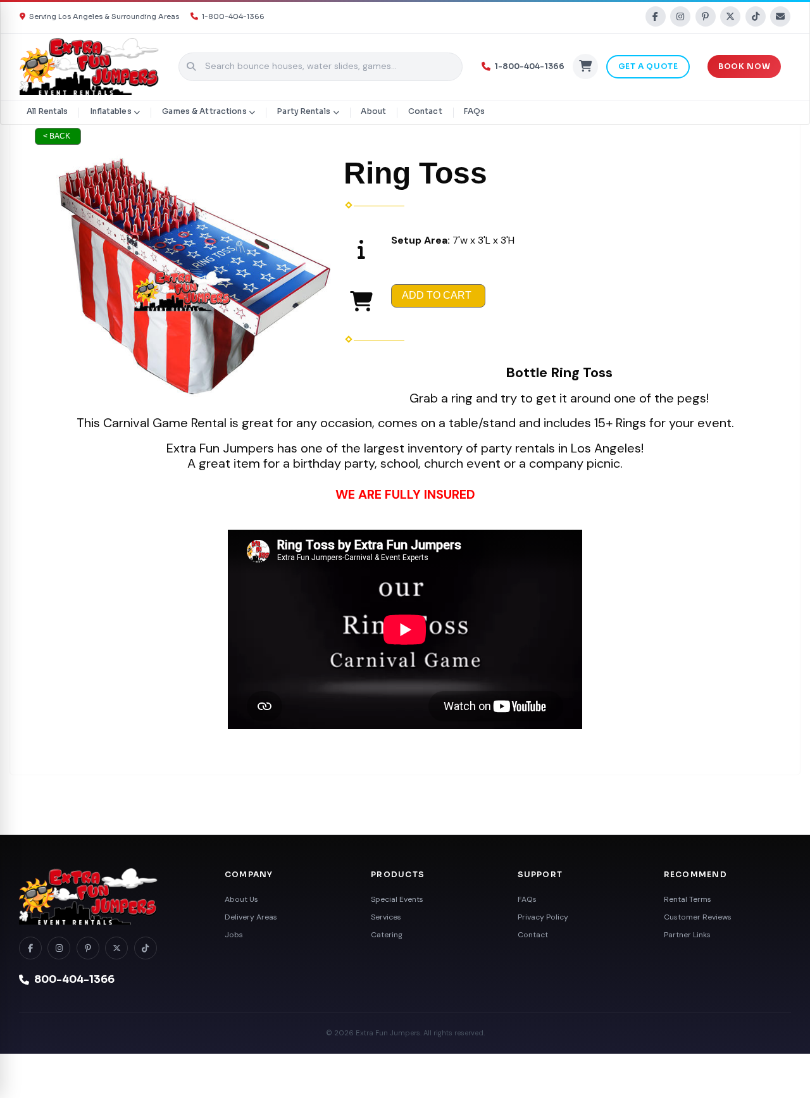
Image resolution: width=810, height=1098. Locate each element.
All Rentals (47, 111)
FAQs (474, 111)
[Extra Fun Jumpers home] (107, 896)
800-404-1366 (74, 979)
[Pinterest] (705, 16)
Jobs (234, 935)
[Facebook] (655, 16)
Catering (386, 935)
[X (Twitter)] (730, 16)
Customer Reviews (698, 917)
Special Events (397, 899)
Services (386, 917)
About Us (241, 899)
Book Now (744, 66)
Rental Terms (687, 899)
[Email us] (780, 16)
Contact (425, 111)
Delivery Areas (251, 917)
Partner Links (687, 935)
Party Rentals (303, 111)
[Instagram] (680, 16)
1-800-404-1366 (233, 16)
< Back (56, 136)
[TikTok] (755, 16)
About (373, 111)
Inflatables (110, 111)
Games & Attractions (204, 111)
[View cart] (585, 66)
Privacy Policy (543, 917)
